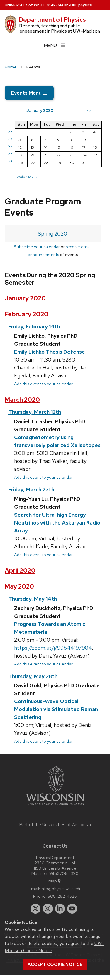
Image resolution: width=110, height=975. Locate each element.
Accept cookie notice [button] (55, 964)
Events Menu (29, 93)
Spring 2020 (52, 233)
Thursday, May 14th (32, 598)
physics (85, 5)
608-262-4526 (62, 896)
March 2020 (22, 400)
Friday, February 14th (34, 326)
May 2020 (19, 586)
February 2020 (26, 314)
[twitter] (35, 909)
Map (52, 881)
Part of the (55, 825)
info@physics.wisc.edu (61, 888)
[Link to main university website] (55, 806)
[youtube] (72, 909)
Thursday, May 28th (32, 676)
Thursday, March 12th (34, 412)
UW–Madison (40, 5)
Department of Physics (52, 19)
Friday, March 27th (31, 489)
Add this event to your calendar (43, 383)
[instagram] (48, 909)
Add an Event (27, 176)
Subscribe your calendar (37, 246)
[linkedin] (60, 909)
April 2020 (20, 570)
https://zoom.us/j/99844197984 (53, 647)
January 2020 (25, 298)
